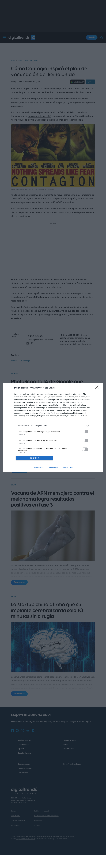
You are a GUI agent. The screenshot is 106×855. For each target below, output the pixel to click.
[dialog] (53, 427)
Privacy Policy (67, 467)
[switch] (85, 431)
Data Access (53, 467)
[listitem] (53, 425)
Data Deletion (38, 467)
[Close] (97, 388)
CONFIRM (34, 458)
